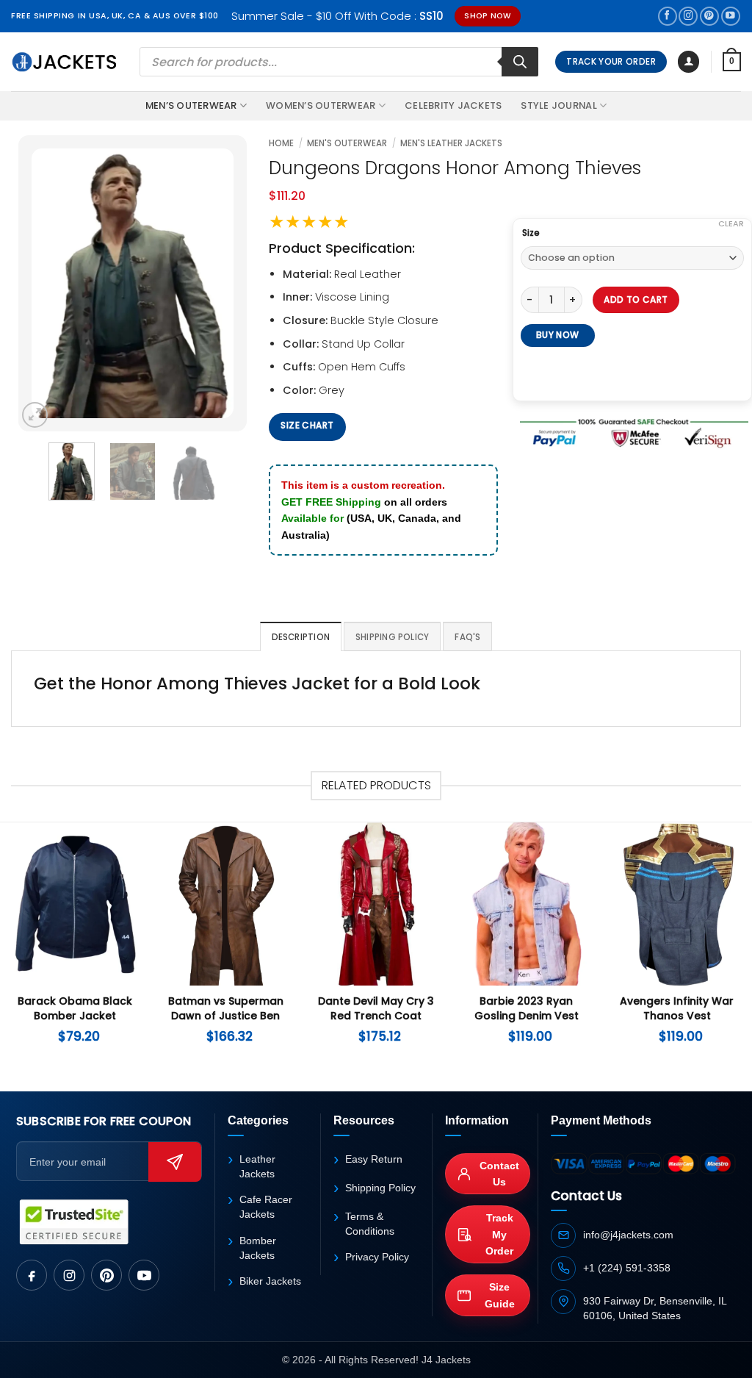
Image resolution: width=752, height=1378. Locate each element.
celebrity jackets (453, 105)
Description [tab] (301, 637)
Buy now (557, 335)
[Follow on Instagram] (688, 16)
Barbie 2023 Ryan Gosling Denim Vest (526, 1008)
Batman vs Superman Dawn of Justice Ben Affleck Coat (225, 1015)
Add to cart (636, 299)
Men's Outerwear (347, 143)
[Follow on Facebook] (667, 16)
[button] (688, 62)
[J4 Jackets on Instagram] (69, 1275)
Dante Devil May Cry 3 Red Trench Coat (376, 1008)
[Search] (520, 61)
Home (281, 143)
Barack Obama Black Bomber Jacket (75, 1008)
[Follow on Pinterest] (709, 16)
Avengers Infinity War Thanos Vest (677, 1008)
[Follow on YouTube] (730, 16)
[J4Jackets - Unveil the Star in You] (64, 61)
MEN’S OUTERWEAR (191, 105)
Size (531, 233)
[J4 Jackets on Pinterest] (106, 1275)
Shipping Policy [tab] (392, 637)
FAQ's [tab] (467, 637)
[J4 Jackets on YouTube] (144, 1275)
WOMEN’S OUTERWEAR (320, 105)
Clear (731, 223)
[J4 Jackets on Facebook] (31, 1275)
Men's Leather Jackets (451, 143)
